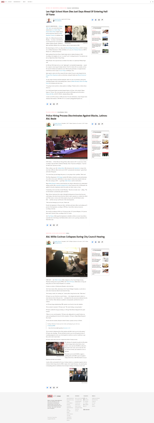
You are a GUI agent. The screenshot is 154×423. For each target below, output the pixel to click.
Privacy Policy (54, 417)
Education (68, 404)
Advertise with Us (95, 399)
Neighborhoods (17, 1)
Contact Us (94, 401)
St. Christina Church (77, 49)
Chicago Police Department (52, 75)
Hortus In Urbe (77, 404)
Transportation (69, 417)
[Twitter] (84, 398)
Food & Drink (69, 406)
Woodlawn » (94, 134)
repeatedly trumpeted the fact (62, 185)
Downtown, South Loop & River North (56, 233)
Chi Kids (68, 401)
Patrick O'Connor (71, 281)
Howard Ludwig (57, 19)
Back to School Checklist (79, 398)
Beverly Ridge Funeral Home (72, 48)
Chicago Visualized (78, 401)
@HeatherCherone (58, 124)
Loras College (63, 70)
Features (30, 1)
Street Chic (77, 409)
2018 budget (59, 177)
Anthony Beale (61, 168)
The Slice (76, 410)
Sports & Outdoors (70, 414)
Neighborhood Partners (96, 398)
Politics (66, 112)
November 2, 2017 (67, 328)
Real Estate (68, 410)
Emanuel (54, 183)
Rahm (50, 183)
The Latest (68, 415)
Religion (68, 412)
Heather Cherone (57, 123)
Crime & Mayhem (60, 112)
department (76, 168)
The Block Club (77, 403)
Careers (93, 404)
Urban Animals (69, 418)
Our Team (93, 403)
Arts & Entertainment (70, 398)
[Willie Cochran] (78, 374)
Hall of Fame (53, 31)
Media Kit (93, 406)
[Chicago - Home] (4, 2)
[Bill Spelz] (76, 33)
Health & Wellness (70, 407)
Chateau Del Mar (50, 94)
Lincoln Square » (95, 140)
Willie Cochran (58, 280)
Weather (68, 420)
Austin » (93, 152)
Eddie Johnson (68, 180)
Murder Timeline (78, 406)
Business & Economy (70, 399)
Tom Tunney (51, 216)
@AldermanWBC (51, 325)
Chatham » (94, 49)
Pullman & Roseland (51, 112)
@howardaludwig (58, 20)
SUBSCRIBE (87, 409)
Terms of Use (50, 417)
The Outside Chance (78, 399)
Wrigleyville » (95, 42)
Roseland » (94, 252)
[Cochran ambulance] (55, 348)
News (24, 1)
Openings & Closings (78, 407)
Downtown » (94, 30)
